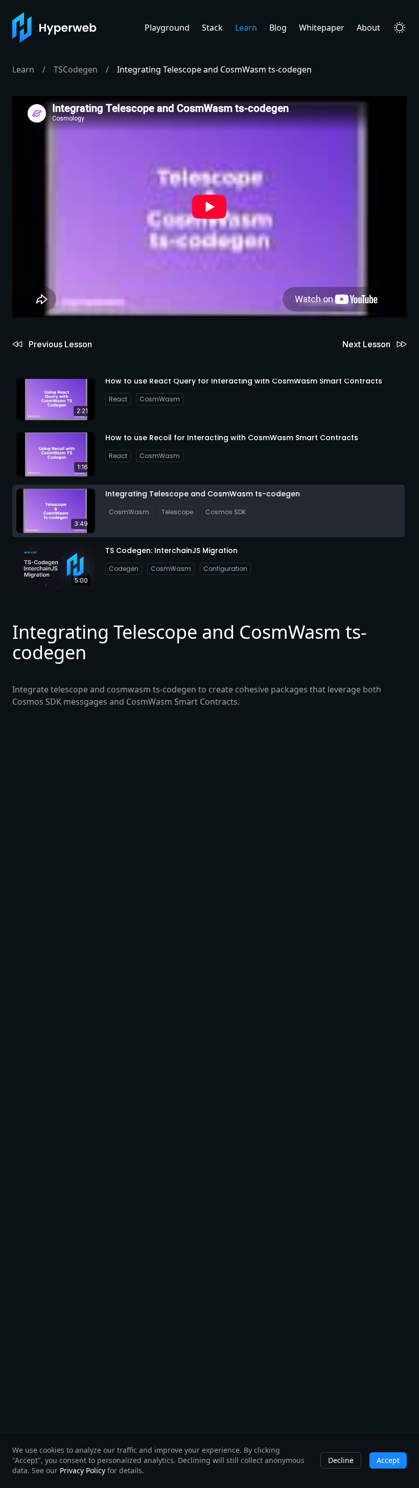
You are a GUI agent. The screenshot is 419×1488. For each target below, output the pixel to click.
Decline (341, 1460)
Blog (278, 27)
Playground (167, 27)
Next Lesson (366, 344)
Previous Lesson (60, 344)
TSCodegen (76, 69)
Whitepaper (321, 27)
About (368, 27)
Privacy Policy (82, 1470)
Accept (388, 1460)
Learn (246, 27)
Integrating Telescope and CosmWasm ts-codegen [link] (214, 69)
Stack (212, 27)
